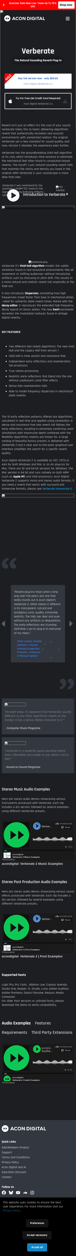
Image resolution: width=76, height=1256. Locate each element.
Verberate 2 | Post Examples (41, 956)
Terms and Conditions (16, 1157)
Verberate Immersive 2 (57, 489)
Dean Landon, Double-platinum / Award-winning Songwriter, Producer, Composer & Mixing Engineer (29, 648)
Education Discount (14, 1172)
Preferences (37, 1223)
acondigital (10, 864)
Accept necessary (37, 1235)
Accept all (37, 1247)
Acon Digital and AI (14, 1167)
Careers (7, 1177)
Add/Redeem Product (15, 1147)
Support (7, 1152)
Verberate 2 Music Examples (41, 864)
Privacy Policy (10, 1162)
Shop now (66, 5)
